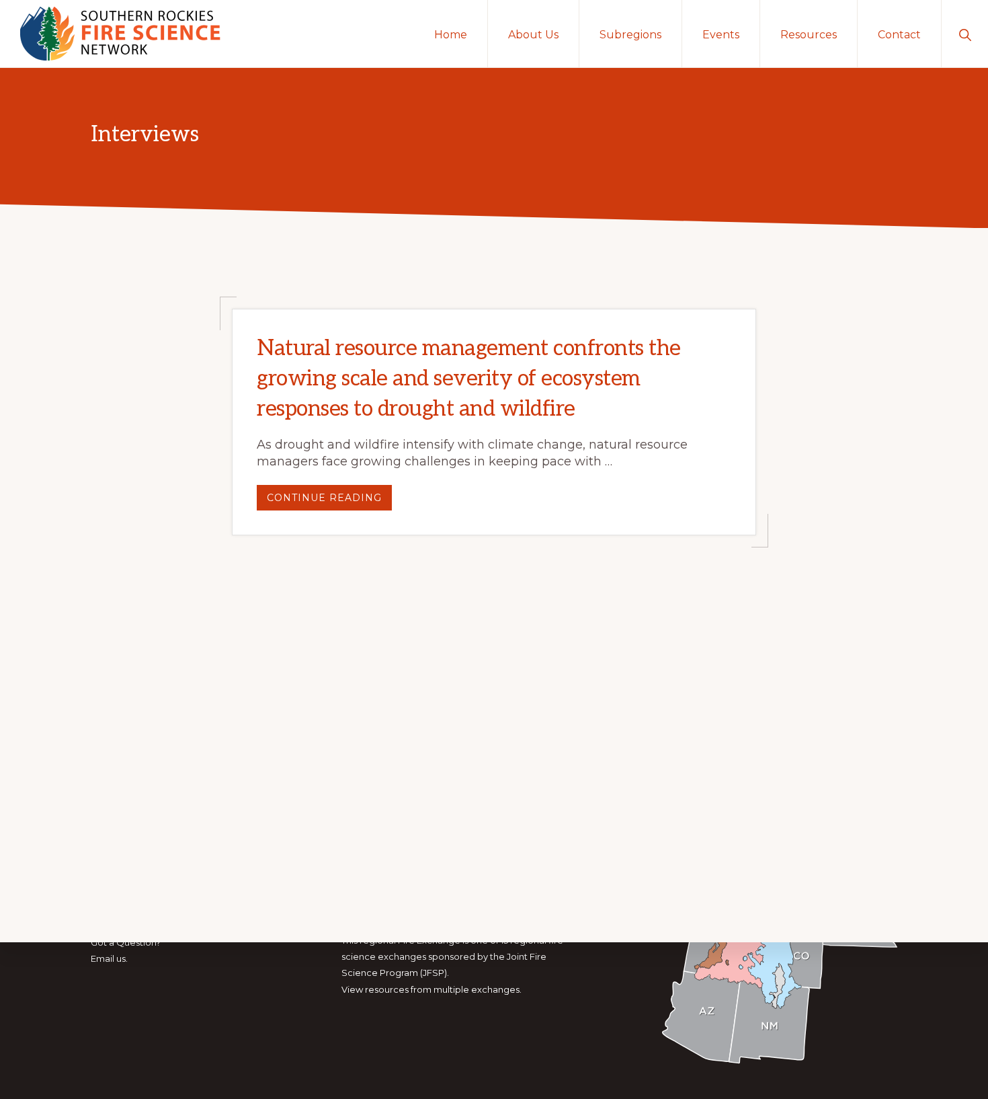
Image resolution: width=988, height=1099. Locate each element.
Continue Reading (329, 500)
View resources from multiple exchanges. (431, 989)
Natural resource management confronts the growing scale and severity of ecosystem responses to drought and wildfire (469, 379)
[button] (965, 33)
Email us (108, 958)
